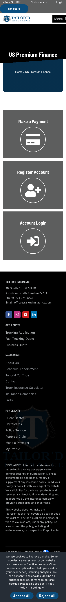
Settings (36, 587)
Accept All (22, 595)
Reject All (47, 595)
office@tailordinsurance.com (33, 302)
